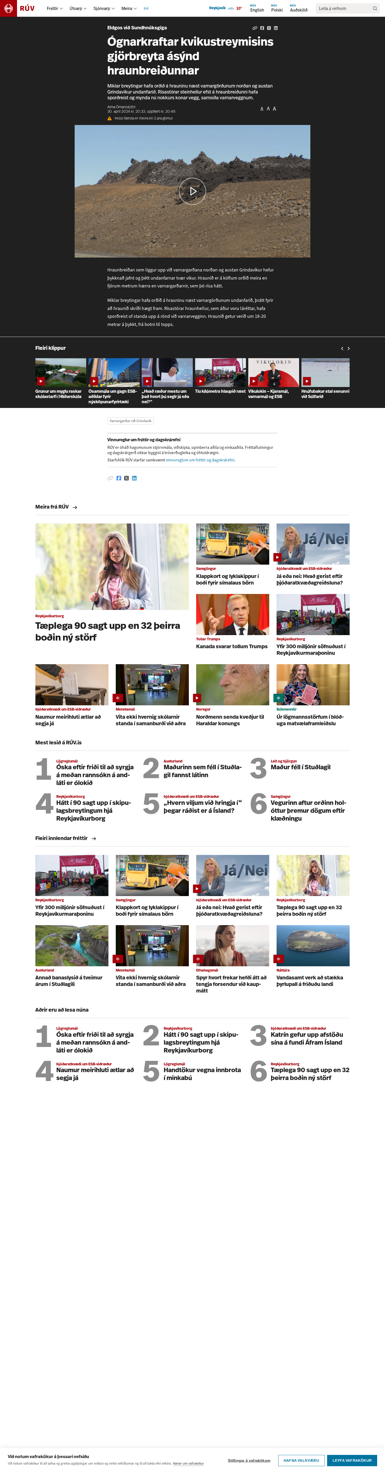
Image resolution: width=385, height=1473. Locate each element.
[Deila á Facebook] (262, 28)
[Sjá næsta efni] (349, 349)
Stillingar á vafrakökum (249, 1461)
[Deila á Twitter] (269, 28)
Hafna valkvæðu (301, 1461)
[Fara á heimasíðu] (22, 8)
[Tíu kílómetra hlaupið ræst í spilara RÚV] (221, 357)
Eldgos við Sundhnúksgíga (137, 28)
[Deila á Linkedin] (276, 28)
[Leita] (375, 8)
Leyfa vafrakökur (352, 1461)
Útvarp (76, 8)
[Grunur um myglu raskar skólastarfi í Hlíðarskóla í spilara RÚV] (62, 357)
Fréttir (52, 8)
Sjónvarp (102, 8)
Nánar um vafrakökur (188, 1463)
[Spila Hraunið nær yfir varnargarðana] (192, 191)
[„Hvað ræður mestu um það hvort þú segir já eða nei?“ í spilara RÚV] (168, 357)
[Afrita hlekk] (254, 28)
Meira (127, 8)
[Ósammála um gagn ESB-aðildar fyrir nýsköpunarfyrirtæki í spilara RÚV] (115, 357)
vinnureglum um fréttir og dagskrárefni (200, 460)
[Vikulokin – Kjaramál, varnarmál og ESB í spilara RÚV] (274, 357)
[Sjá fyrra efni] (342, 349)
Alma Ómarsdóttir (121, 107)
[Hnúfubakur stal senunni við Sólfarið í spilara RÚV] (328, 357)
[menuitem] (61, 8)
